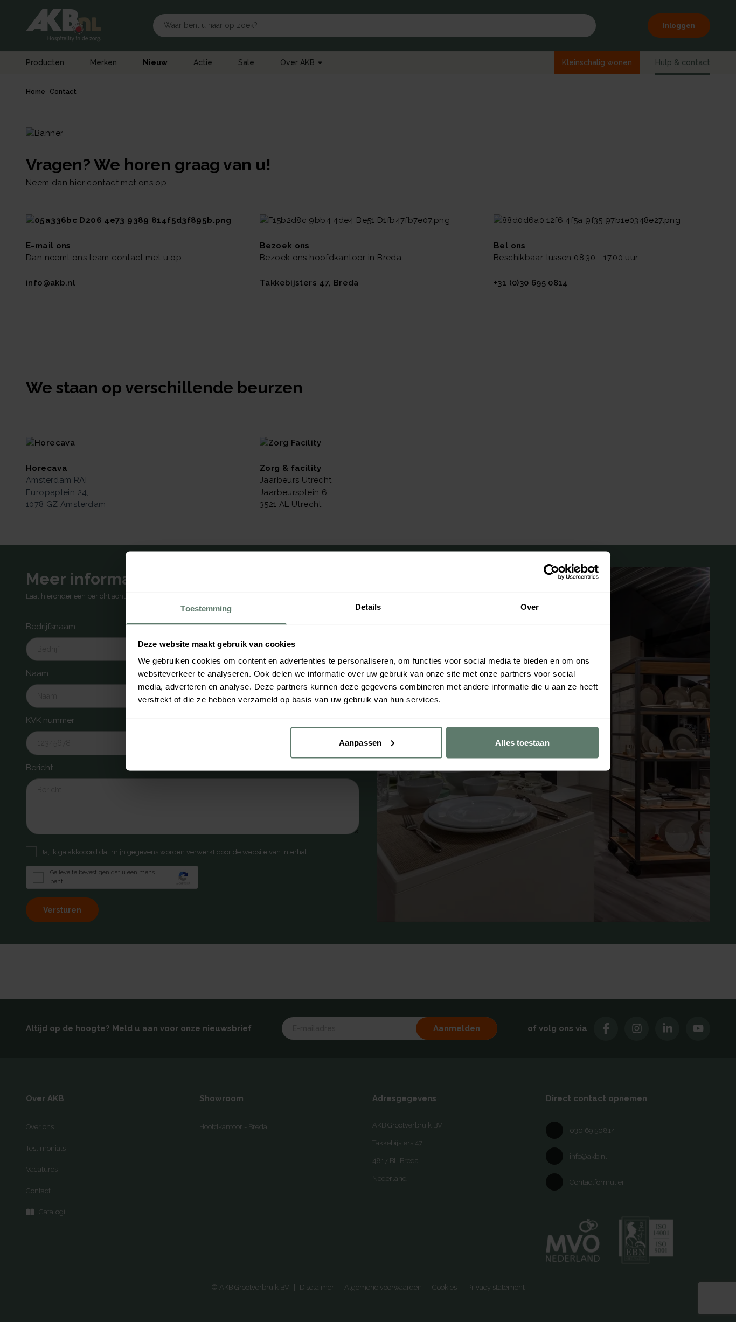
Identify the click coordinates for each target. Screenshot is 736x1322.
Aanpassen (360, 742)
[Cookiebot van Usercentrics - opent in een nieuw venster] (551, 571)
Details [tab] (368, 606)
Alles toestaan (522, 742)
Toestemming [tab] (206, 608)
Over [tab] (529, 606)
